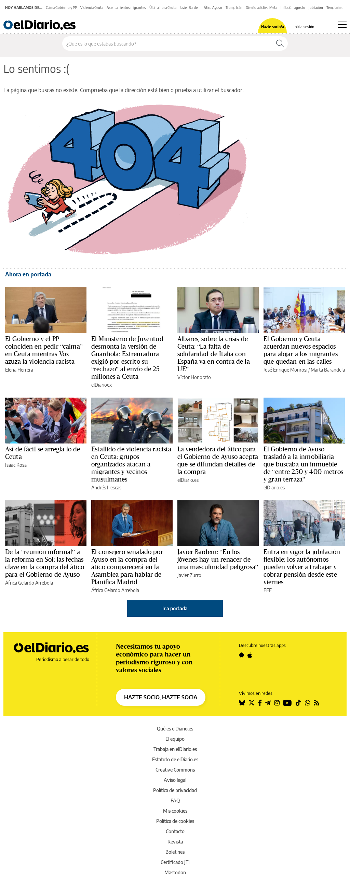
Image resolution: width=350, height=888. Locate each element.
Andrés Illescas (106, 487)
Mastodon (175, 872)
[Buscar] (280, 43)
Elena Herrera (19, 370)
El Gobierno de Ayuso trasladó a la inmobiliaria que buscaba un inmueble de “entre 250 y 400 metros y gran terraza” (303, 464)
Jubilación (316, 7)
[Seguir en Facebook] (260, 703)
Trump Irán (234, 7)
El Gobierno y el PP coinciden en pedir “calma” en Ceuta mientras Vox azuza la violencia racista (44, 350)
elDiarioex (101, 385)
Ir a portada (175, 608)
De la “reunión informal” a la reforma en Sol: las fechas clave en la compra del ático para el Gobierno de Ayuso (44, 563)
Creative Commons (175, 770)
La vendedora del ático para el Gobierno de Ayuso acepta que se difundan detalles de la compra (217, 460)
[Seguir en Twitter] (251, 703)
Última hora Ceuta (162, 7)
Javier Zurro (189, 575)
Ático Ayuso (213, 7)
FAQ (175, 800)
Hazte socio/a (272, 26)
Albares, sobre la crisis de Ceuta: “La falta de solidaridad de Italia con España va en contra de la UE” (213, 354)
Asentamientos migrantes (126, 7)
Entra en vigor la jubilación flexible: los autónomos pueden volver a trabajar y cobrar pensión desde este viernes (302, 567)
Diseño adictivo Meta (261, 7)
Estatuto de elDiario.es (175, 759)
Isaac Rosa (16, 465)
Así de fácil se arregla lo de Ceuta (42, 453)
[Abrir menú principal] (342, 25)
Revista (175, 842)
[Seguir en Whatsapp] (307, 703)
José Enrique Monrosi (285, 370)
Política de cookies (175, 821)
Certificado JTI (175, 862)
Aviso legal (175, 780)
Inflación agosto (293, 7)
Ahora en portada (28, 274)
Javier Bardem (190, 7)
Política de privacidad (175, 790)
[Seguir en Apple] (249, 655)
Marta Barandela (328, 370)
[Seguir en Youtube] (287, 703)
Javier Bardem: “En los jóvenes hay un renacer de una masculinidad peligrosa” (217, 559)
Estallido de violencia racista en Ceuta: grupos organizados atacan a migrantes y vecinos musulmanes (131, 464)
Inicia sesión (304, 26)
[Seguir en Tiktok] (298, 703)
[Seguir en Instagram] (277, 703)
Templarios (334, 7)
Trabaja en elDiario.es (175, 749)
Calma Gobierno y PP (61, 7)
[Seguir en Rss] (316, 703)
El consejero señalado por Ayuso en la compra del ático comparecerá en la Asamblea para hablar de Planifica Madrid (127, 567)
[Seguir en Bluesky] (242, 703)
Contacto (175, 831)
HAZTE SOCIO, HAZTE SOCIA (160, 697)
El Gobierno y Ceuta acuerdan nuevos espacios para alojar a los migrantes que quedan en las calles (301, 350)
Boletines (175, 852)
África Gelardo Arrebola (29, 583)
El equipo (175, 739)
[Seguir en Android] (241, 655)
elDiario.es (188, 480)
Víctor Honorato (194, 377)
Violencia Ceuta (91, 7)
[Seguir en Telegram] (268, 703)
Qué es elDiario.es (175, 728)
